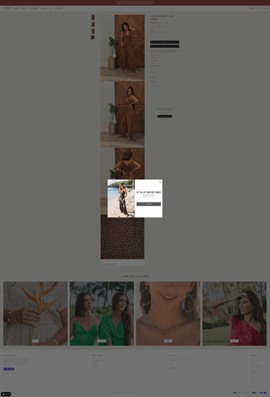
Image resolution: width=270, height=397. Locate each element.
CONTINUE (148, 204)
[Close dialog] (160, 181)
